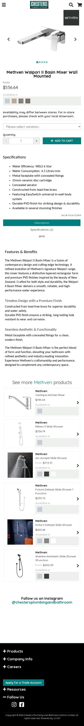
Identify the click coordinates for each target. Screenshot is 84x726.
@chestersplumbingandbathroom (42, 602)
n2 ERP (56, 718)
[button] (4, 5)
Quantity (9, 134)
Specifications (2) (41, 229)
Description (42, 223)
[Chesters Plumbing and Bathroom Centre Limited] (37, 5)
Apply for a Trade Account (23, 682)
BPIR (42, 236)
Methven (43, 382)
